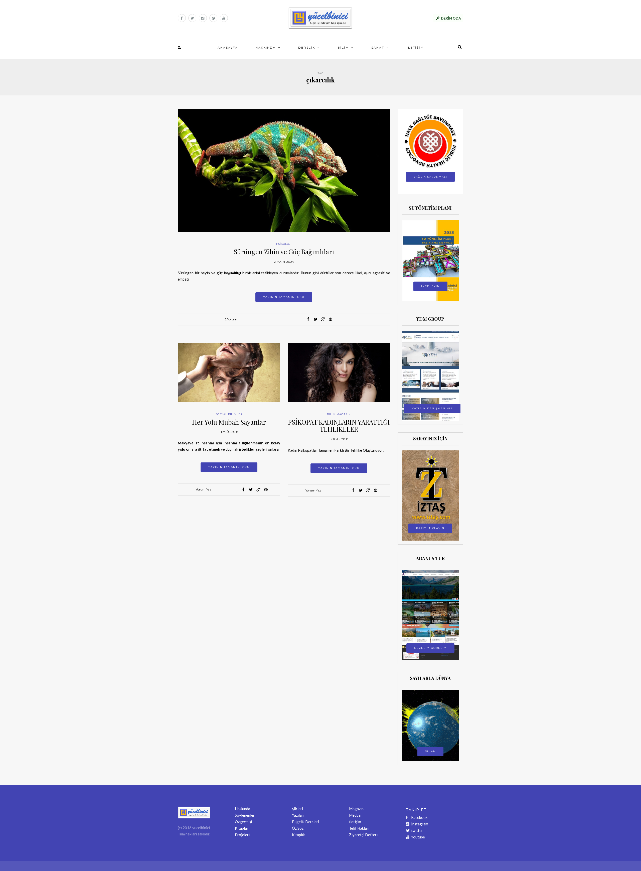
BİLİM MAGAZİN (339, 414)
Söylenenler (245, 815)
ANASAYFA (228, 47)
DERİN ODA (451, 18)
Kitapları (242, 828)
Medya (355, 815)
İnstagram (419, 824)
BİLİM (343, 47)
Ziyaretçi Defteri (363, 834)
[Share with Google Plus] (323, 319)
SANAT (377, 47)
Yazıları (298, 815)
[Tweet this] (315, 319)
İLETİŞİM (415, 47)
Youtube (418, 837)
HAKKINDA (265, 47)
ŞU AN (430, 751)
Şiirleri (297, 808)
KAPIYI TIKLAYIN (430, 528)
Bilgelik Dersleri (305, 821)
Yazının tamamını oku (283, 297)
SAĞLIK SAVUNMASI (430, 176)
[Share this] (308, 319)
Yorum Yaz (203, 489)
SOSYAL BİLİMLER (229, 414)
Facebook (419, 817)
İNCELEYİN (430, 286)
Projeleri (242, 834)
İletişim (355, 821)
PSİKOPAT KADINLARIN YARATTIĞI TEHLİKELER (339, 426)
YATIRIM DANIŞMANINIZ (432, 408)
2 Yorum (231, 319)
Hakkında (242, 808)
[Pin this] (331, 319)
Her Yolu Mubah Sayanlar (229, 422)
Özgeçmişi (243, 821)
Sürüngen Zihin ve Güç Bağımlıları (284, 251)
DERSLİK (306, 47)
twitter (417, 830)
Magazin (356, 808)
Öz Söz (297, 828)
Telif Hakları (359, 828)
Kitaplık (298, 834)
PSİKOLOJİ (284, 243)
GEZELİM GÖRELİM (430, 648)
